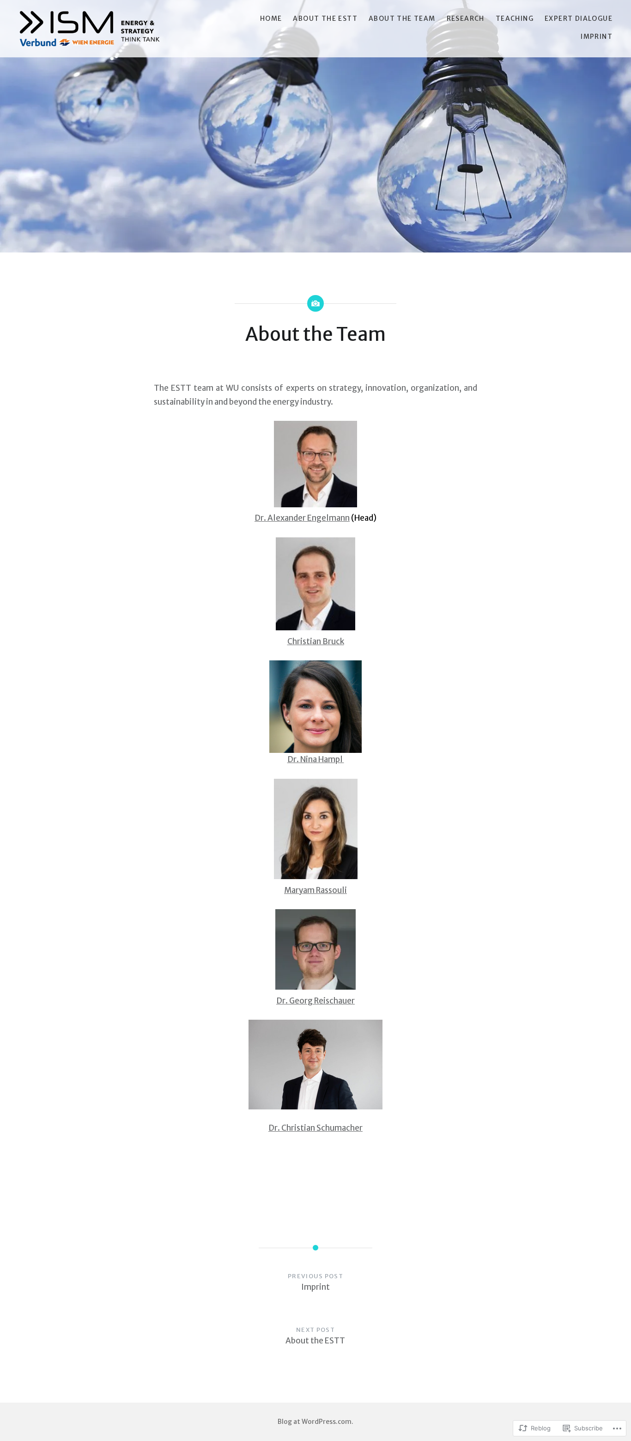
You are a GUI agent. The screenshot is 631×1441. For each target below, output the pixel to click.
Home (271, 18)
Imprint (597, 36)
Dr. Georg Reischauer (315, 1001)
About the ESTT (325, 18)
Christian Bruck (315, 641)
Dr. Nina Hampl (315, 759)
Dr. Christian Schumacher (315, 1128)
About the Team (402, 18)
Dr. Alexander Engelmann (302, 518)
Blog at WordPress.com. (315, 1421)
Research (466, 18)
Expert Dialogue (579, 18)
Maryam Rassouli (315, 890)
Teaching (515, 18)
